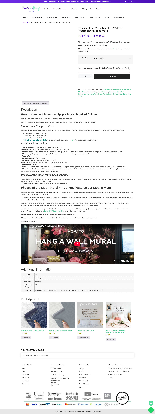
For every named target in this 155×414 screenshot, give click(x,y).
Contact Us (25, 369)
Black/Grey (120, 92)
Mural (120, 94)
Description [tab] (27, 116)
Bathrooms (112, 92)
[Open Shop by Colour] (43, 17)
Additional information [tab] (40, 116)
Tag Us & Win (25, 360)
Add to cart (112, 76)
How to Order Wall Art (85, 360)
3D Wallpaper (107, 90)
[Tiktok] (134, 1)
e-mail (111, 49)
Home (23, 22)
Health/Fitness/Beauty (105, 94)
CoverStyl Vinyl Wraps (59, 9)
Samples (46, 9)
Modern (115, 94)
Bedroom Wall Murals (119, 90)
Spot (129, 94)
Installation (82, 357)
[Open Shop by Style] (71, 17)
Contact (98, 9)
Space (125, 94)
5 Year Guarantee (84, 366)
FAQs (23, 357)
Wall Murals (90, 92)
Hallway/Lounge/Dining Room (88, 94)
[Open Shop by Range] (85, 17)
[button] (73, 30)
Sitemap (110, 363)
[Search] (131, 9)
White (80, 96)
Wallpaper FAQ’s (87, 9)
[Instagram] (128, 1)
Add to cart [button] (26, 323)
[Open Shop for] (29, 17)
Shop (27, 22)
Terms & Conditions (84, 369)
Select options (83, 323)
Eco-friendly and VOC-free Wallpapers (118, 357)
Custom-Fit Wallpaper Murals (53, 224)
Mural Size (85, 57)
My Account (25, 366)
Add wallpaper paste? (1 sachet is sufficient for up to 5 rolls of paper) (104, 68)
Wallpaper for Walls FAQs (115, 360)
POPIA (81, 373)
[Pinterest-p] (131, 1)
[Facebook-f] (125, 1)
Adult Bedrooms (103, 92)
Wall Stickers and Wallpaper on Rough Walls (120, 354)
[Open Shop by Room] (57, 17)
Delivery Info (74, 9)
